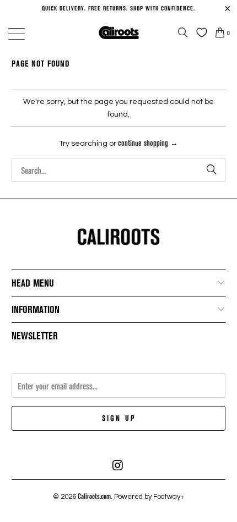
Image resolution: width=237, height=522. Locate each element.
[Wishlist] (199, 32)
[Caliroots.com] (119, 32)
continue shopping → (148, 142)
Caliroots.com (94, 496)
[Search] (183, 32)
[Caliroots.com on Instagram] (118, 465)
